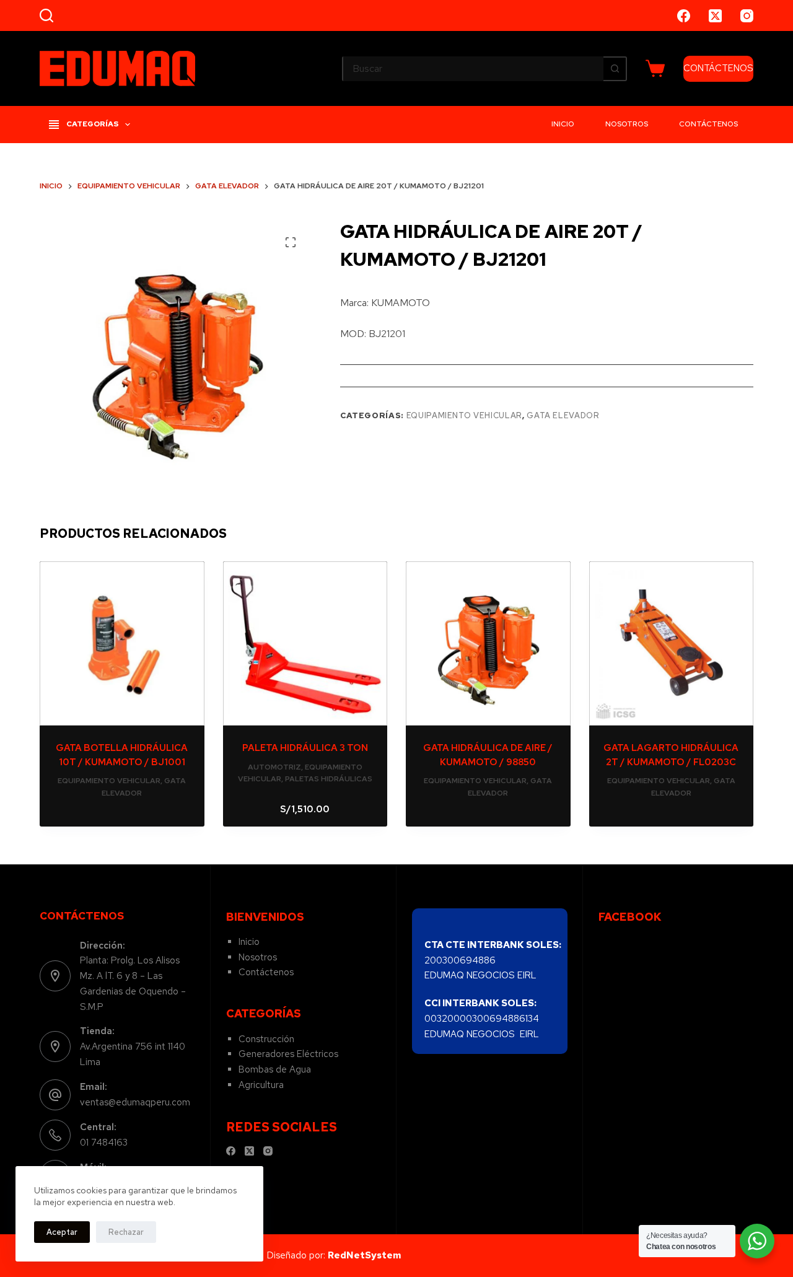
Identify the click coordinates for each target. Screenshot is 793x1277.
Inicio (562, 124)
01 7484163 (104, 1142)
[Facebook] (683, 15)
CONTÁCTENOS (718, 68)
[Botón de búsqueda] (614, 69)
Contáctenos (708, 124)
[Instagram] (746, 15)
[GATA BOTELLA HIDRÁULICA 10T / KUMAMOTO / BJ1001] (122, 643)
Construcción (266, 1039)
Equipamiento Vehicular (464, 415)
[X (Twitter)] (715, 15)
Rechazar (126, 1232)
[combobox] (473, 68)
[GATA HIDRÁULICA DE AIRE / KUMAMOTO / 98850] (488, 643)
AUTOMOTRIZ (274, 767)
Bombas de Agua (275, 1069)
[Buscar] (46, 15)
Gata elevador (563, 415)
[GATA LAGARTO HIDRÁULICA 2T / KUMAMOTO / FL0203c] (671, 643)
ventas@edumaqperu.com (135, 1102)
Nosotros (626, 124)
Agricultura (261, 1085)
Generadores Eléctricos (288, 1054)
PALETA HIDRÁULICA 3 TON (305, 748)
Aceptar (61, 1232)
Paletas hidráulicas (328, 779)
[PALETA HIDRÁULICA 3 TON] (305, 643)
